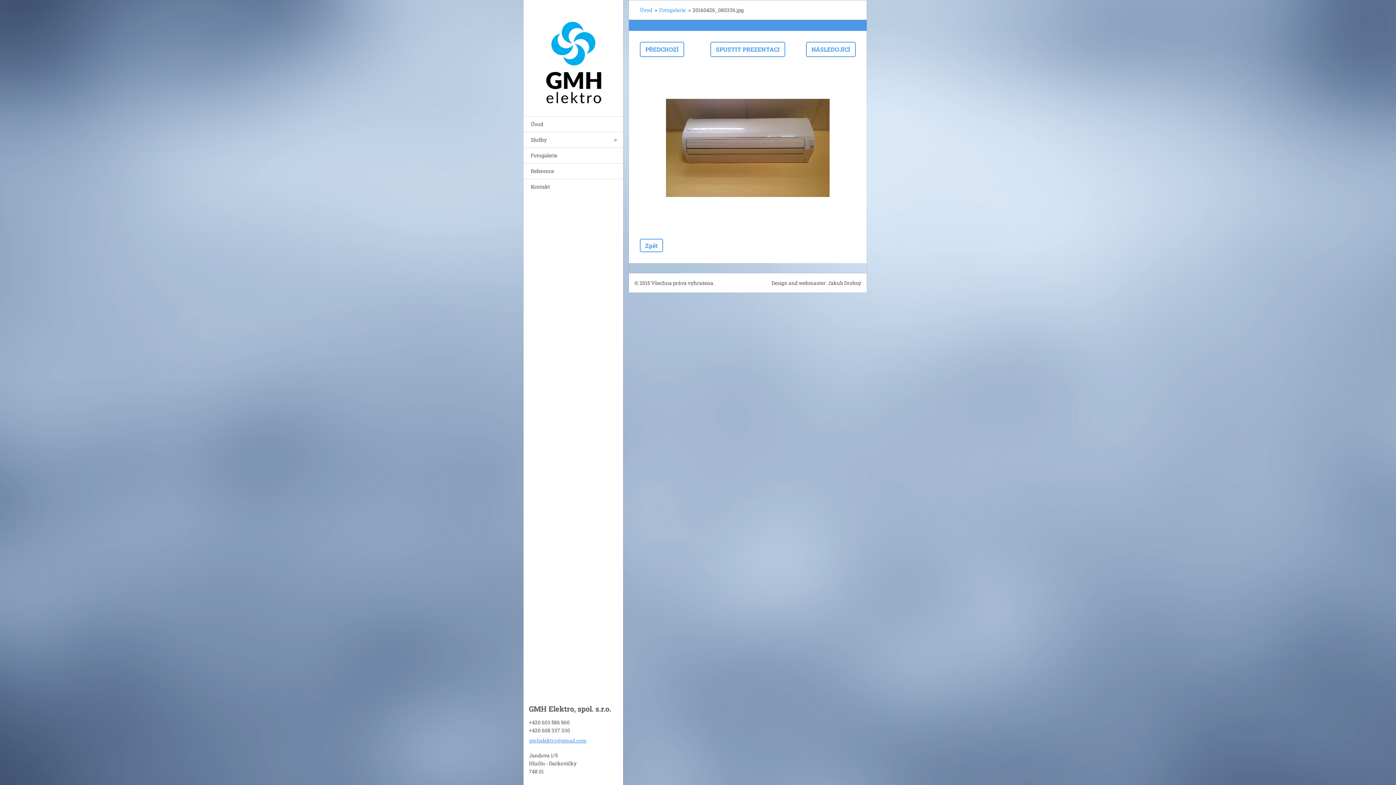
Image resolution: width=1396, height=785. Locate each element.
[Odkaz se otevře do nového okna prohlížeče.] (748, 148)
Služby (539, 139)
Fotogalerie (544, 155)
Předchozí (662, 49)
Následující (830, 49)
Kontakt (540, 186)
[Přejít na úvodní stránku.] (573, 53)
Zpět (651, 245)
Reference (542, 171)
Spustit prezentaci (748, 49)
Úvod (537, 124)
